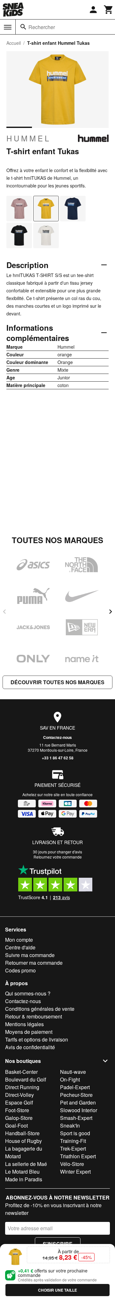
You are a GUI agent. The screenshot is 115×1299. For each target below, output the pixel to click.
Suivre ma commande (30, 955)
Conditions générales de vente (39, 1008)
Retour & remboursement (33, 1016)
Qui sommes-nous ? (27, 993)
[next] (110, 611)
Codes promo (20, 970)
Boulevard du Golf (25, 1079)
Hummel (28, 138)
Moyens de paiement (28, 1031)
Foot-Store (17, 1110)
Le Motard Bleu (22, 1171)
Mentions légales (24, 1024)
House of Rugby (23, 1141)
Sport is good (75, 1133)
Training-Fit (73, 1141)
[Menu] (7, 27)
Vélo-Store (72, 1164)
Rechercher (41, 27)
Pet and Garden (78, 1102)
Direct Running (22, 1087)
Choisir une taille (57, 1290)
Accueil (13, 43)
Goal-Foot (16, 1125)
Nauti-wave (73, 1071)
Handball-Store (22, 1133)
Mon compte (19, 939)
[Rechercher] (23, 27)
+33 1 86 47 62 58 (57, 758)
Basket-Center (21, 1071)
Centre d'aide (20, 947)
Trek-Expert (73, 1148)
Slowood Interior (78, 1110)
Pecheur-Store (76, 1094)
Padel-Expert (75, 1087)
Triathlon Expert (78, 1156)
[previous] (4, 611)
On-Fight (70, 1079)
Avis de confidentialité (30, 1047)
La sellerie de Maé (26, 1164)
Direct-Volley (19, 1094)
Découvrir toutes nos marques (57, 682)
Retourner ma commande (34, 962)
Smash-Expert (76, 1117)
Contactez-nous (57, 737)
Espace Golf (19, 1102)
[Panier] (108, 9)
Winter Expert (75, 1171)
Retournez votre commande (58, 856)
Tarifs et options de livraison (36, 1039)
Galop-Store (19, 1117)
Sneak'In (70, 1125)
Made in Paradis (23, 1179)
